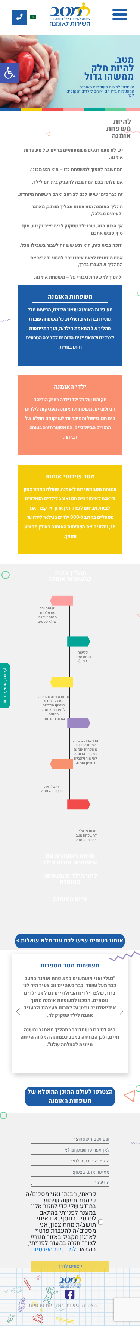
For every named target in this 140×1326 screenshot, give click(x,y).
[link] (9, 73)
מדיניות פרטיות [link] (45, 1305)
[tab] (70, 575)
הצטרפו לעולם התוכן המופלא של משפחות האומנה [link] (70, 1096)
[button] (18, 1012)
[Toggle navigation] (120, 15)
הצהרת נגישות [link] (81, 1305)
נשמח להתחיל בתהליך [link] (5, 686)
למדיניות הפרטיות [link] (53, 1249)
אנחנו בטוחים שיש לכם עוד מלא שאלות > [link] (70, 941)
